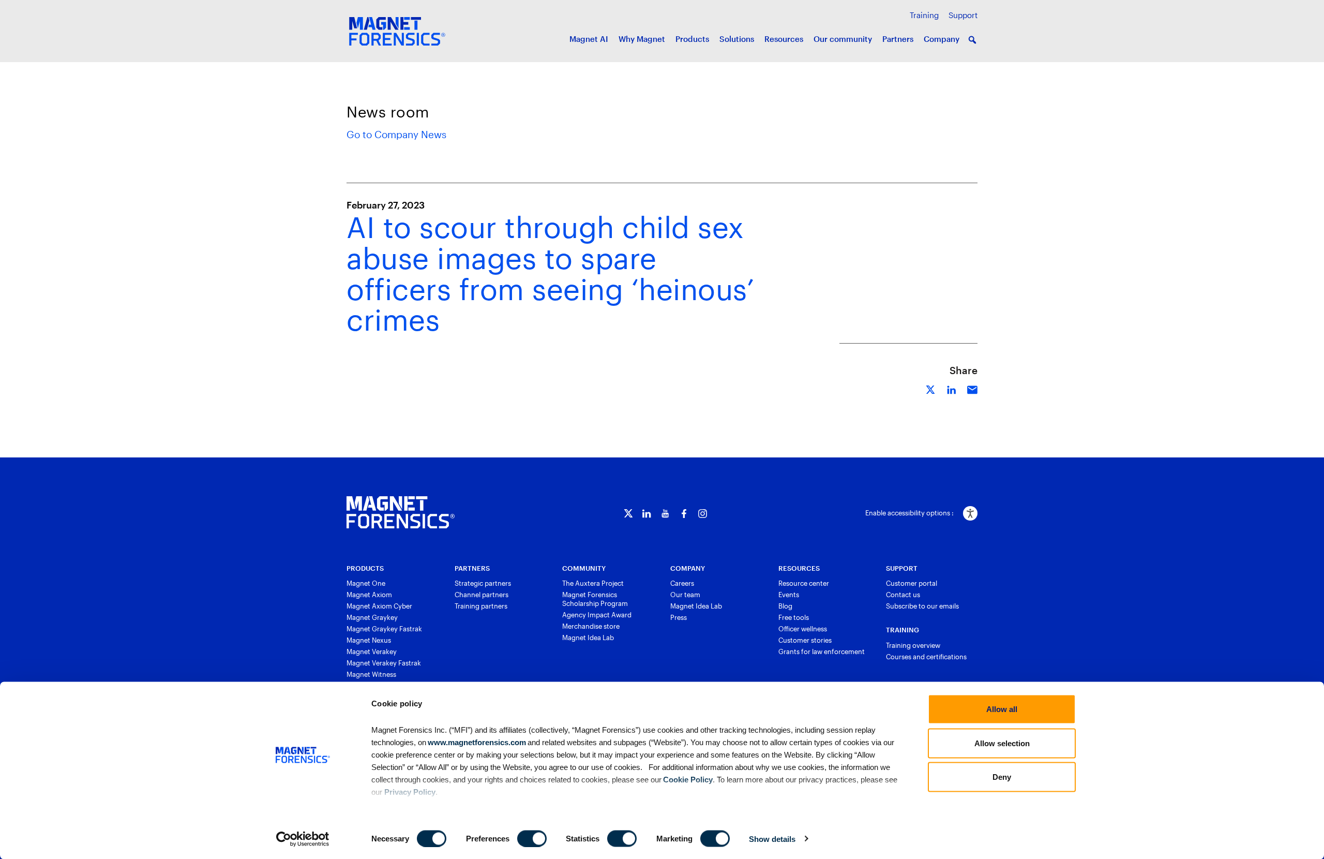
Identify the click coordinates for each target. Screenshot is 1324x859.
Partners (897, 38)
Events (788, 594)
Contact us (903, 594)
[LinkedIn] (646, 513)
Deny (1001, 777)
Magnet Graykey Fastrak (384, 629)
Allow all (1001, 709)
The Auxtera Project (593, 583)
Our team (685, 594)
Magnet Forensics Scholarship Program (595, 599)
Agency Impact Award (596, 615)
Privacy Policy (409, 791)
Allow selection (1002, 742)
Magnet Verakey (372, 651)
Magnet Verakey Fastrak (384, 663)
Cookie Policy (687, 779)
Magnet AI (588, 38)
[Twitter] (628, 513)
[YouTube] (665, 513)
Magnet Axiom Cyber (379, 606)
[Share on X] (931, 388)
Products (692, 38)
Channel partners (481, 594)
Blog (785, 606)
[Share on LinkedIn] (951, 388)
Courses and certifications (926, 657)
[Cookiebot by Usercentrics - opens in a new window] (303, 839)
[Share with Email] (972, 388)
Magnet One (366, 583)
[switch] (532, 838)
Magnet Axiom (369, 594)
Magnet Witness (371, 674)
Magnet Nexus (369, 640)
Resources (783, 38)
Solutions (736, 38)
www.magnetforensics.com (476, 741)
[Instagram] (702, 513)
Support (963, 15)
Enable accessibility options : (909, 513)
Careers (682, 583)
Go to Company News (396, 134)
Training (924, 15)
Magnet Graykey (372, 617)
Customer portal (911, 583)
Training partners (481, 606)
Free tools (793, 617)
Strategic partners (483, 583)
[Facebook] (684, 513)
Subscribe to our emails (922, 606)
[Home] (401, 512)
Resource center (803, 583)
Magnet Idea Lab (588, 637)
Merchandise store (591, 626)
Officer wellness (802, 629)
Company (941, 38)
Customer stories (805, 640)
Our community (843, 38)
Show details (772, 838)
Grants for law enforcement (821, 651)
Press (678, 617)
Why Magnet (642, 38)
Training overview (913, 645)
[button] (972, 40)
